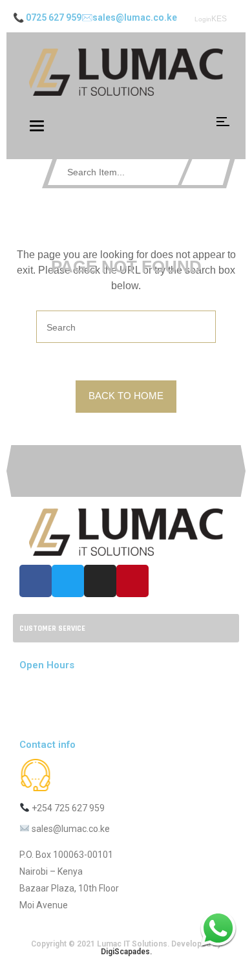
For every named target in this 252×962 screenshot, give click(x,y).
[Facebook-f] (35, 581)
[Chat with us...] (218, 928)
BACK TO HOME (126, 395)
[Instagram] (100, 581)
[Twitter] (68, 581)
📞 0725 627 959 (47, 17)
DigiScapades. (126, 951)
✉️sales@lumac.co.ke (129, 17)
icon (222, 122)
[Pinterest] (132, 581)
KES (219, 18)
